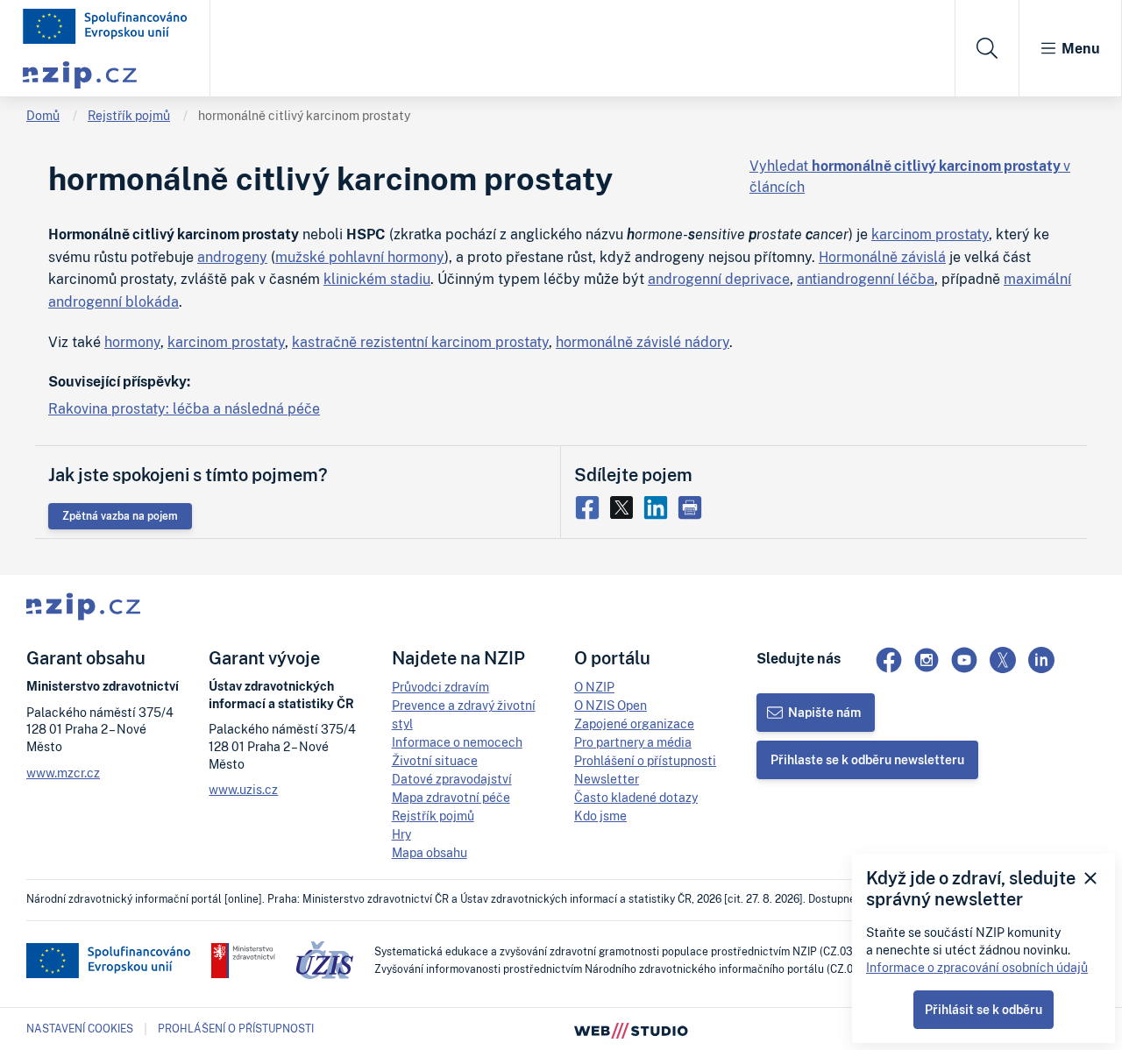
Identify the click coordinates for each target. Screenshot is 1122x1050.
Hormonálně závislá (882, 257)
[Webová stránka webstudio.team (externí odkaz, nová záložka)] (631, 1028)
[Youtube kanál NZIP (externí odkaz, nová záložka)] (964, 660)
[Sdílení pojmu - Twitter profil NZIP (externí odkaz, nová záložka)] (625, 505)
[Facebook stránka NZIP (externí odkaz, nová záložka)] (889, 660)
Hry (401, 834)
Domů (43, 115)
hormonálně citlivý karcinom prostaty (304, 115)
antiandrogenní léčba (865, 278)
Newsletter (606, 778)
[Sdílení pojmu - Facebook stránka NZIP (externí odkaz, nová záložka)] (591, 505)
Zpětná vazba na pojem (120, 515)
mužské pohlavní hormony (359, 257)
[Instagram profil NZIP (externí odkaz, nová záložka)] (926, 660)
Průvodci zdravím (440, 686)
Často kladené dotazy (636, 797)
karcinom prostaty (930, 234)
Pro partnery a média (633, 741)
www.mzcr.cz (63, 772)
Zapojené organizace (634, 723)
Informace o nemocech (457, 741)
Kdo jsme (600, 815)
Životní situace (435, 760)
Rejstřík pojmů (129, 115)
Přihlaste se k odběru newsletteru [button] (867, 759)
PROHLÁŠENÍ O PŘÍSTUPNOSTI (236, 1028)
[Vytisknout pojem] (692, 505)
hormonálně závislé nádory (642, 342)
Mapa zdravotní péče (451, 797)
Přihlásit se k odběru (983, 1009)
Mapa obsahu (429, 852)
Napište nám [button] (824, 712)
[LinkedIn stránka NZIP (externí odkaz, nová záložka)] (1041, 660)
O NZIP (594, 686)
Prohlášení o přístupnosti (645, 760)
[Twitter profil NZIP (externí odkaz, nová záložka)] (1003, 660)
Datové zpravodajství (452, 778)
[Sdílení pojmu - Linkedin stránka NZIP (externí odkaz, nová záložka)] (660, 505)
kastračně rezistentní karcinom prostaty (420, 342)
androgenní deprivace (719, 278)
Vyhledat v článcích (909, 176)
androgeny (232, 257)
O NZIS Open (610, 705)
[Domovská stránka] (105, 26)
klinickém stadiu (376, 278)
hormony (132, 342)
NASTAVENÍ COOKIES (79, 1029)
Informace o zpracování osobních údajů (977, 967)
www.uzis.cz (243, 789)
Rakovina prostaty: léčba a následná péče (184, 408)
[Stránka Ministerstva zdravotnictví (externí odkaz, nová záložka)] (243, 960)
